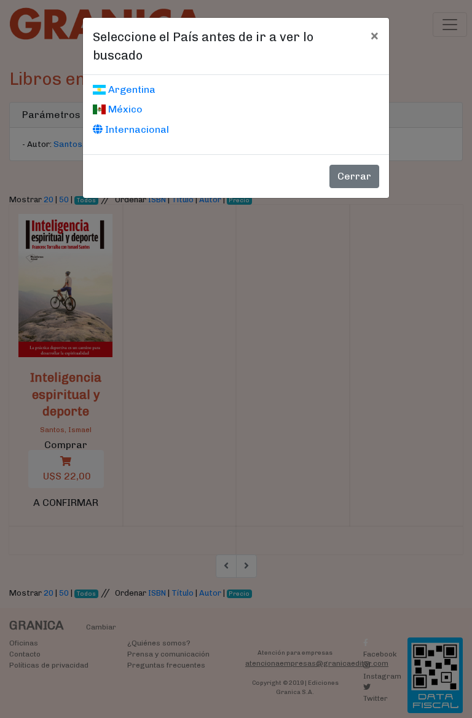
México (124, 109)
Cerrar (354, 176)
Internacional (136, 129)
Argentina (130, 89)
